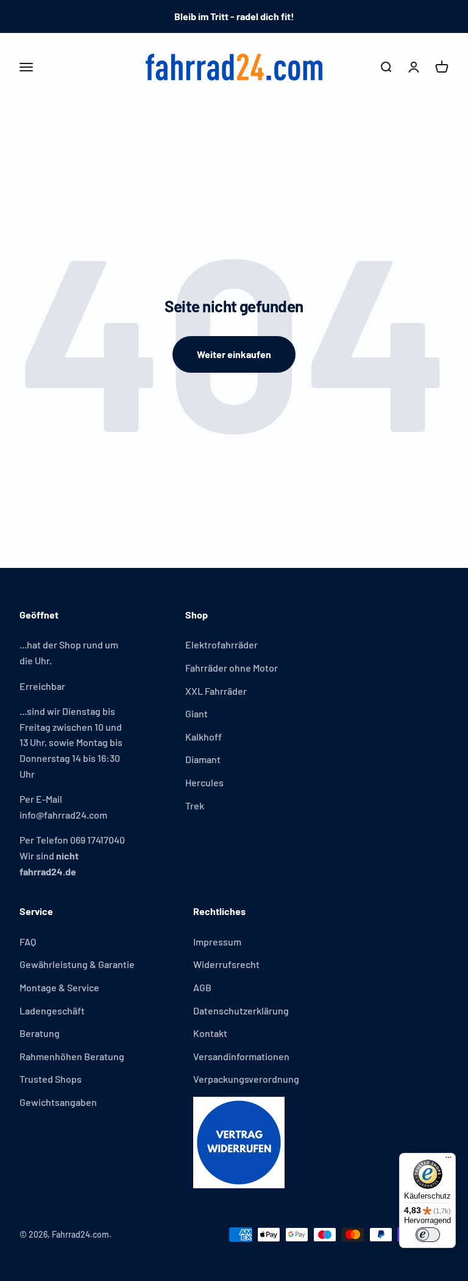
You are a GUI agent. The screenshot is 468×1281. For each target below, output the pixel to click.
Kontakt (210, 1033)
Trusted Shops (51, 1079)
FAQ (28, 941)
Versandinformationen (241, 1056)
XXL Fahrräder (216, 691)
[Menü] (448, 1160)
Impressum (217, 941)
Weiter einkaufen (234, 354)
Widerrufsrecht (226, 964)
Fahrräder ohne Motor (231, 667)
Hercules (204, 782)
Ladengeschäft (52, 1010)
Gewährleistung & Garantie (77, 964)
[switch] (428, 1234)
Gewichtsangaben (58, 1102)
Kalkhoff (203, 736)
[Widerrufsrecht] (246, 1142)
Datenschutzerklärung (241, 1010)
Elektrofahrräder (221, 644)
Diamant (203, 759)
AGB (202, 987)
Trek (194, 805)
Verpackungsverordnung (246, 1079)
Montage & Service (59, 987)
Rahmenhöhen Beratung (72, 1056)
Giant (196, 713)
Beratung (40, 1033)
